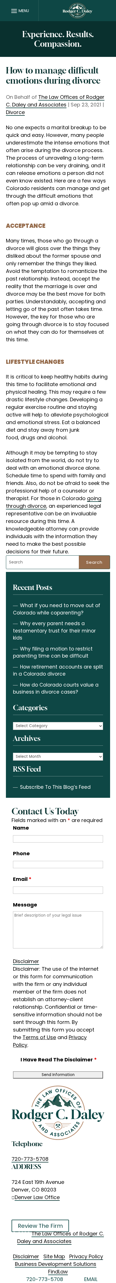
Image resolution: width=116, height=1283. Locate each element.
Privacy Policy (86, 1256)
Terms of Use (39, 1037)
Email (22, 879)
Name (21, 827)
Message (25, 904)
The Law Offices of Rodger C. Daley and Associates (55, 100)
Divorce (15, 112)
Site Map (54, 1256)
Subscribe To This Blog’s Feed (55, 787)
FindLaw (58, 1271)
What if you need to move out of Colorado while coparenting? (56, 609)
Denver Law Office (37, 1197)
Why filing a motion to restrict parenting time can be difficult (53, 652)
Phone (21, 853)
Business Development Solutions (55, 1264)
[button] (19, 10)
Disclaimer (26, 961)
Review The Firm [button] (40, 1226)
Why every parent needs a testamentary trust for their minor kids (54, 630)
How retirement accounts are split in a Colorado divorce (58, 670)
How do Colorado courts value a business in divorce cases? (56, 688)
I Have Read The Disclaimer (59, 1059)
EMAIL (90, 1279)
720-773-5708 (30, 1158)
